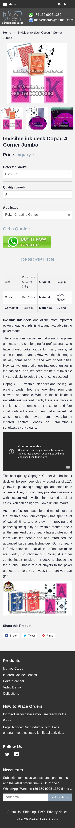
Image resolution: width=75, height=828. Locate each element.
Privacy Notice (57, 812)
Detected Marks (15, 167)
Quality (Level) (14, 187)
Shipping (29, 812)
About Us (14, 812)
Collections (11, 693)
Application (11, 207)
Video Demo (12, 687)
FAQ (41, 812)
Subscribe (60, 797)
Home (7, 32)
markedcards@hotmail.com (53, 20)
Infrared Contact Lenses (20, 675)
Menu (12, 4)
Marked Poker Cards (43, 819)
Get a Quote (15, 228)
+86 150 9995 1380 (47, 14)
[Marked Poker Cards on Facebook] (16, 755)
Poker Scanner (13, 681)
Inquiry (23, 154)
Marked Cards (13, 668)
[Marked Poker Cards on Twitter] (7, 755)
